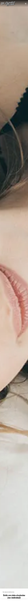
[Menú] (2, 4)
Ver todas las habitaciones (8, 592)
